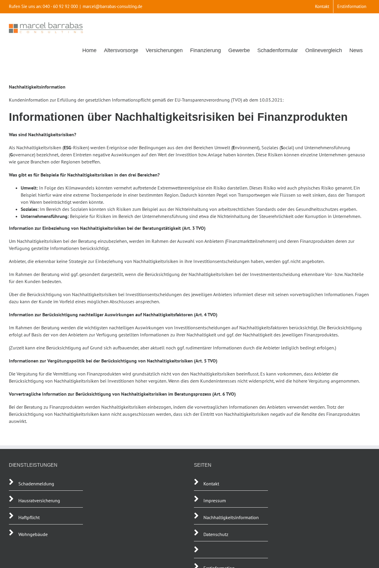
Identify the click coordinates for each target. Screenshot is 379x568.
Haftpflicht (29, 517)
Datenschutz (215, 534)
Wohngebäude (33, 534)
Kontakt (211, 484)
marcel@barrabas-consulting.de (112, 6)
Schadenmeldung (36, 484)
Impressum (214, 500)
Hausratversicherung (39, 500)
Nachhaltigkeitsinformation (231, 517)
